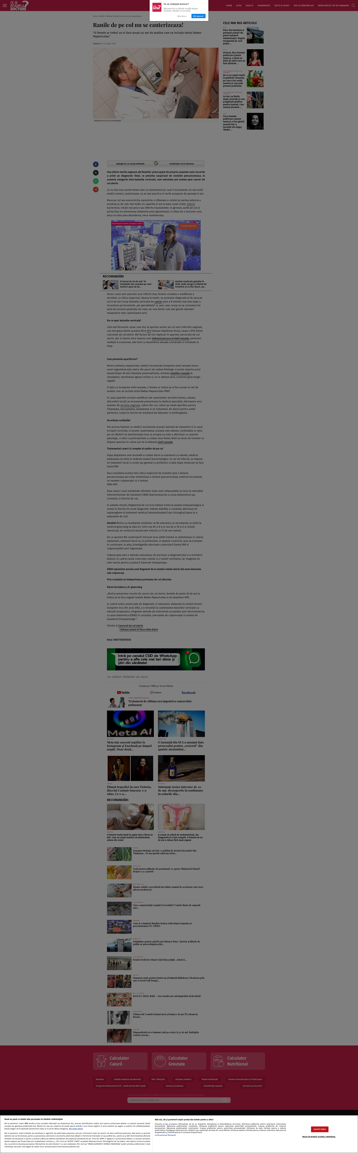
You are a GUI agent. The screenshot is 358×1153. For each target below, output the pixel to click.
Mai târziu (181, 16)
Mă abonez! (198, 16)
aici (54, 1141)
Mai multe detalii (76, 1129)
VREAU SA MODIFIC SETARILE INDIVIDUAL (319, 1137)
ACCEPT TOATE (320, 1129)
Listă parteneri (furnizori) (165, 1135)
